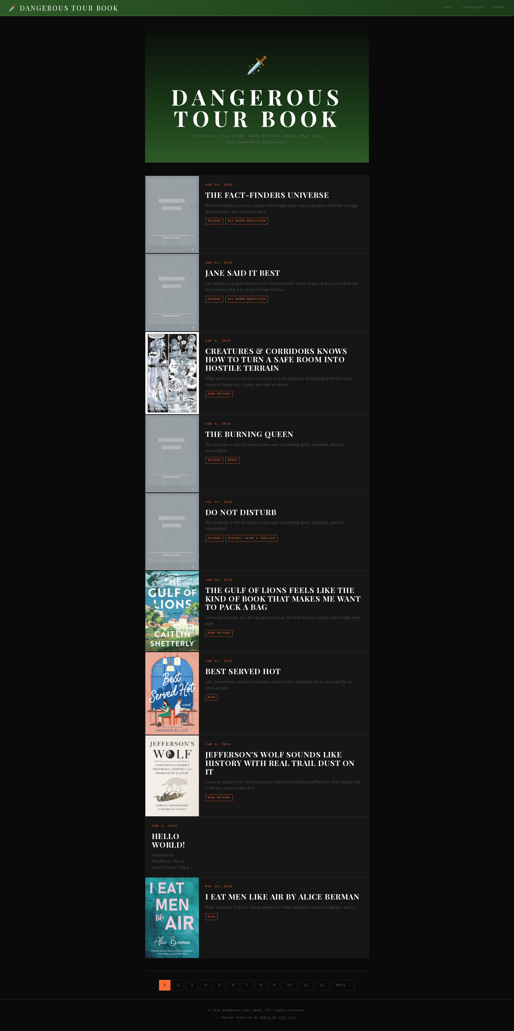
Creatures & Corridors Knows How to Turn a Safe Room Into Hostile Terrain (276, 359)
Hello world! (168, 840)
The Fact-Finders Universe (267, 195)
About (499, 7)
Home (448, 7)
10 (289, 985)
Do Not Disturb (241, 512)
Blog (211, 697)
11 (305, 985)
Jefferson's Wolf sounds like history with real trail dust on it (280, 762)
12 (321, 985)
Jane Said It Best (242, 272)
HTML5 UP (268, 1017)
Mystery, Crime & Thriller (251, 538)
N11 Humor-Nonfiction (247, 220)
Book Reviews (219, 393)
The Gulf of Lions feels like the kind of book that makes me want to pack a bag (283, 598)
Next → (343, 985)
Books (232, 460)
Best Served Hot (243, 671)
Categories (473, 7)
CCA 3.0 (287, 1017)
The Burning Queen (249, 434)
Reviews (214, 220)
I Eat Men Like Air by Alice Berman (282, 896)
